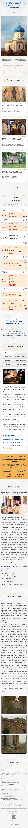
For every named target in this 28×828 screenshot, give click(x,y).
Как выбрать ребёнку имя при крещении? (12, 442)
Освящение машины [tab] (20, 364)
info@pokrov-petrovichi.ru (9, 793)
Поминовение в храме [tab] (20, 360)
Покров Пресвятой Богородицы (12, 322)
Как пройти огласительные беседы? (11, 441)
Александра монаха (9, 566)
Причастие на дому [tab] (20, 356)
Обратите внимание (7, 448)
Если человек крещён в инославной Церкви (13, 439)
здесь (12, 431)
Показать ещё (14, 187)
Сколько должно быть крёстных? (10, 436)
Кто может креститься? (8, 433)
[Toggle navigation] (14, 13)
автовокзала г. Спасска (5, 803)
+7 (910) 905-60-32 (17, 476)
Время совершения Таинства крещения (12, 447)
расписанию (11, 784)
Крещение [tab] (7, 352)
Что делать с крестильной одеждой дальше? (13, 445)
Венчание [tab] (20, 352)
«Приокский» (19, 801)
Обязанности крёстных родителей (10, 438)
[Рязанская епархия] (20, 1)
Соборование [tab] (7, 356)
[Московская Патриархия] (9, 1)
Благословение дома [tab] (7, 364)
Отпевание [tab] (7, 360)
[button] (3, 724)
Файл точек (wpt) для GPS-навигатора (8, 798)
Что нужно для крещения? (9, 444)
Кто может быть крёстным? (9, 435)
